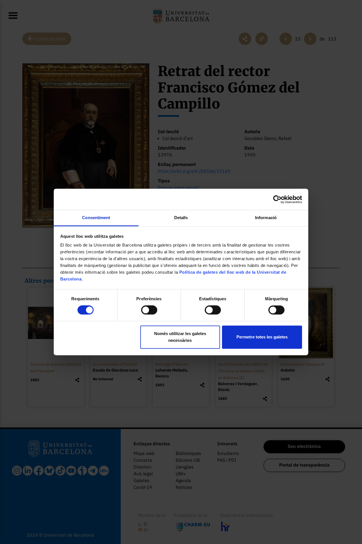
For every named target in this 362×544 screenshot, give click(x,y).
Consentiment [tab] (96, 217)
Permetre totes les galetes (262, 336)
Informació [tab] (266, 217)
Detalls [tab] (181, 217)
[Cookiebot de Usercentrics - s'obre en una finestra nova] (277, 199)
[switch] (149, 310)
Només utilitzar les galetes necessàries (180, 337)
